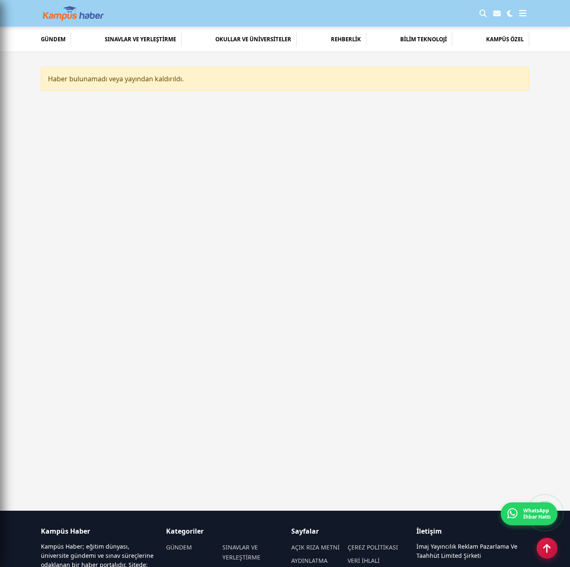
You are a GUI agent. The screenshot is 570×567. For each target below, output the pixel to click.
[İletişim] (497, 13)
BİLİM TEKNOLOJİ (423, 39)
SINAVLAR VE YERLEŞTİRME (140, 39)
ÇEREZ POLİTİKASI (373, 547)
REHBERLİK (346, 39)
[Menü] (523, 13)
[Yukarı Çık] (547, 548)
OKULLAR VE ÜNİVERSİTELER (253, 39)
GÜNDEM (53, 39)
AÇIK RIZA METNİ (315, 547)
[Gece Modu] (509, 13)
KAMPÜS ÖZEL (505, 39)
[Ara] (483, 13)
